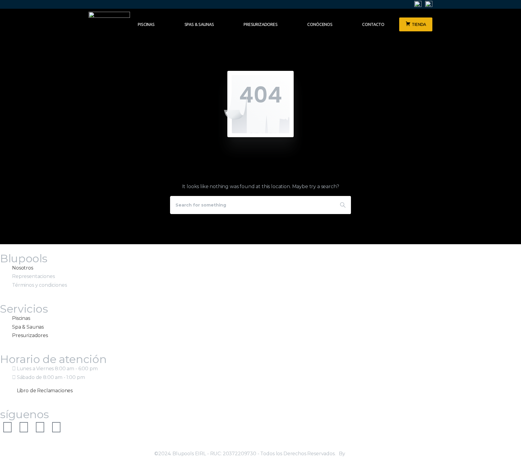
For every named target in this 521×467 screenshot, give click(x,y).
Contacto (373, 24)
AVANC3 (356, 453)
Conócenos (320, 24)
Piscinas (146, 24)
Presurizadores (261, 24)
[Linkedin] (56, 427)
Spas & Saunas (199, 24)
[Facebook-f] (23, 427)
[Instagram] (7, 427)
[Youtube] (40, 427)
